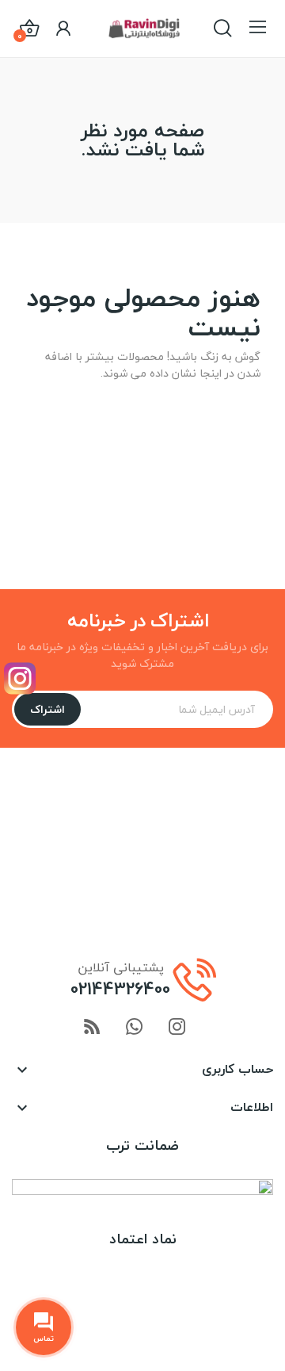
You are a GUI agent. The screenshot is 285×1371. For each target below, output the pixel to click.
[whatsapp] (134, 1028)
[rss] (91, 1028)
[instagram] (177, 1028)
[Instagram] (20, 678)
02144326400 (120, 988)
